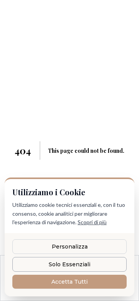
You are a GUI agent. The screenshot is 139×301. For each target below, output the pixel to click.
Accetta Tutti (69, 281)
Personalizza (70, 246)
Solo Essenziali (69, 264)
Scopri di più (92, 222)
